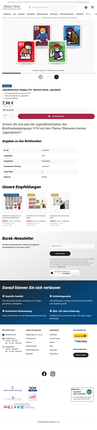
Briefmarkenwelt (13, 2)
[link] (11, 7)
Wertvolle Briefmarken (67, 14)
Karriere (72, 2)
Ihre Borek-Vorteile (55, 2)
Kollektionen (7, 14)
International (54, 14)
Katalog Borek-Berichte (82, 2)
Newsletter (46, 2)
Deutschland (31, 14)
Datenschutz (62, 266)
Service (21, 2)
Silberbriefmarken (42, 14)
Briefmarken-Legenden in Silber (33, 2)
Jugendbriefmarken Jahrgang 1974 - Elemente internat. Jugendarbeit (59, 18)
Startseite (4, 18)
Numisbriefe (80, 14)
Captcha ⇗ (75, 275)
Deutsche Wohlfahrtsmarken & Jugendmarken (28, 18)
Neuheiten (21, 14)
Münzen (88, 14)
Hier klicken (66, 273)
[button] (30, 7)
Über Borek (65, 2)
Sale (14, 14)
